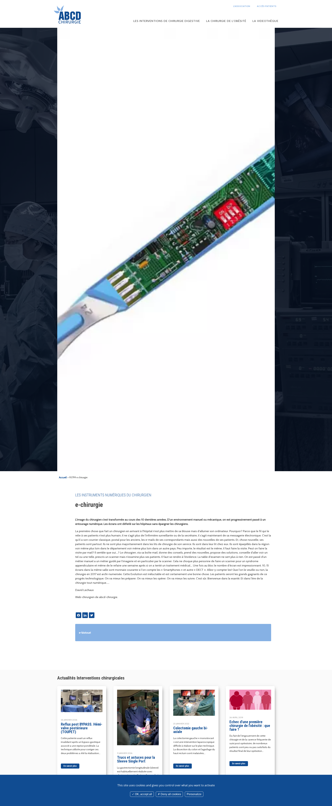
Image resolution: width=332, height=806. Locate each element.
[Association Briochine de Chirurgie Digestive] (67, 14)
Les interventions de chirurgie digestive (166, 21)
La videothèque (265, 21)
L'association (241, 6)
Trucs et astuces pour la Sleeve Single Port (136, 759)
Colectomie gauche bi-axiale (190, 730)
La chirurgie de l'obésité (226, 21)
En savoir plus (70, 766)
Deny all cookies (170, 794)
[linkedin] (85, 615)
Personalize (194, 794)
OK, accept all (143, 794)
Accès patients (266, 6)
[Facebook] (78, 615)
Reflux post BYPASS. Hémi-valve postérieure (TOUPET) (81, 728)
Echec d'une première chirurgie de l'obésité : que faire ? (249, 726)
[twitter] (91, 615)
